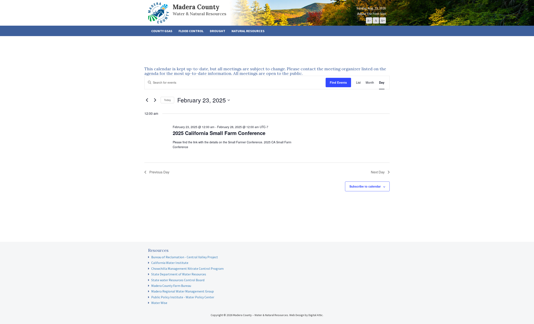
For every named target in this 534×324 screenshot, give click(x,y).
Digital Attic (316, 315)
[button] (369, 20)
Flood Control (191, 31)
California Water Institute (169, 263)
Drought (217, 31)
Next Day (378, 172)
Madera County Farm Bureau (171, 286)
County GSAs (161, 31)
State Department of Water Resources (178, 274)
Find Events (338, 82)
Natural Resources (248, 31)
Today (167, 100)
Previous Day (159, 172)
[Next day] (154, 100)
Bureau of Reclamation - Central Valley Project (184, 257)
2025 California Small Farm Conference (219, 132)
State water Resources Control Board (177, 280)
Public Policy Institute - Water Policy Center (182, 297)
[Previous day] (146, 100)
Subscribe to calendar (365, 186)
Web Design (296, 315)
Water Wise (159, 303)
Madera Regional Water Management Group (182, 291)
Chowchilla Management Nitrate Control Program (187, 268)
